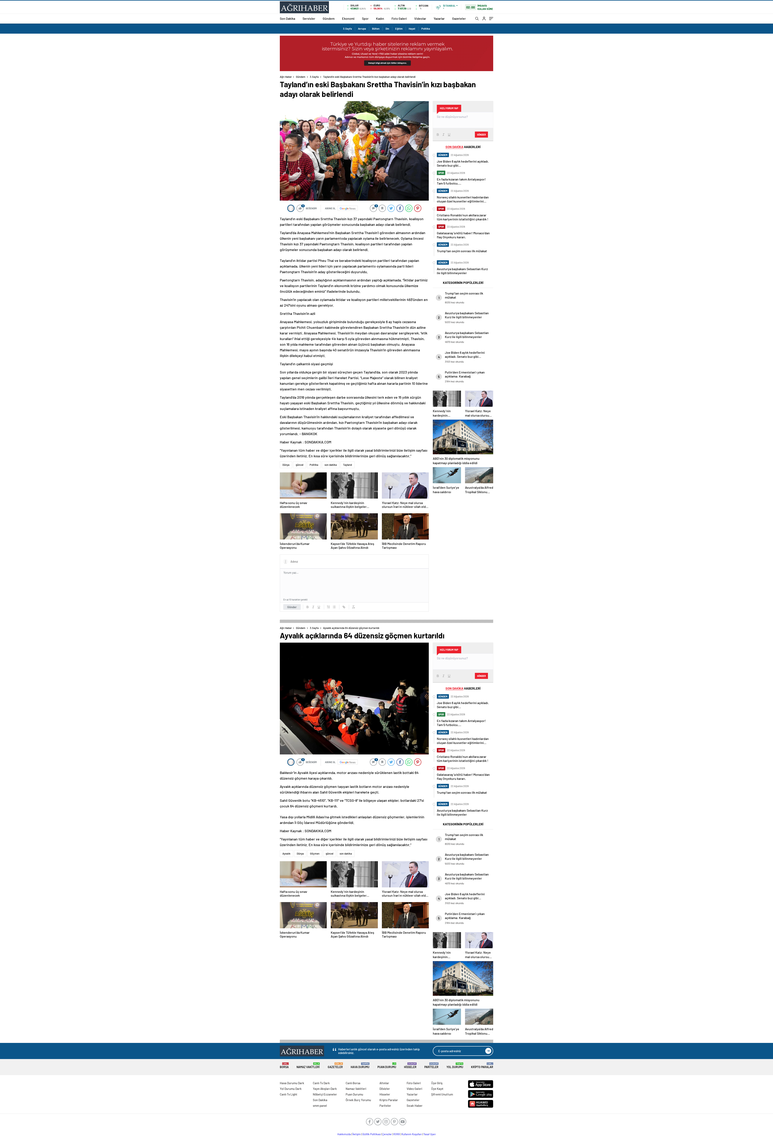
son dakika (330, 464)
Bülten (375, 28)
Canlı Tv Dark (321, 1083)
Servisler (309, 18)
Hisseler (410, 1065)
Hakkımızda (344, 1134)
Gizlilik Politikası (371, 1134)
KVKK (397, 1134)
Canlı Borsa (353, 1083)
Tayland (347, 464)
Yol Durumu (454, 1065)
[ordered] (328, 607)
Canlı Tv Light (288, 1094)
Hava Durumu (360, 1065)
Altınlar (384, 1083)
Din (387, 28)
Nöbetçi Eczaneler (325, 1094)
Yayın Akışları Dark (325, 1088)
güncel (299, 464)
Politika (425, 28)
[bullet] (334, 607)
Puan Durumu (386, 1065)
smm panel (320, 1105)
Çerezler (387, 1134)
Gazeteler (459, 18)
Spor (365, 18)
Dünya (285, 464)
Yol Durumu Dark (291, 1088)
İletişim (356, 1134)
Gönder (292, 607)
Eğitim (399, 28)
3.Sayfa (347, 28)
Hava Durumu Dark (292, 1083)
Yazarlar (439, 18)
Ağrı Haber (286, 76)
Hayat (412, 28)
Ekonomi (348, 18)
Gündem (329, 18)
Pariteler (431, 1065)
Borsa (284, 1065)
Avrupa (362, 28)
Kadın (380, 18)
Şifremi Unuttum (442, 1094)
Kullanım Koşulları (412, 1134)
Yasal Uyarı (430, 1134)
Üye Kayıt (437, 1088)
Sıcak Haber (415, 1105)
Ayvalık (286, 853)
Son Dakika (287, 18)
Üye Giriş (436, 1083)
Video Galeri (414, 1088)
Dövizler (384, 1088)
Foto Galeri (399, 18)
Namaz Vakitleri (308, 1065)
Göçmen (314, 853)
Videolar (420, 18)
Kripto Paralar (482, 1065)
